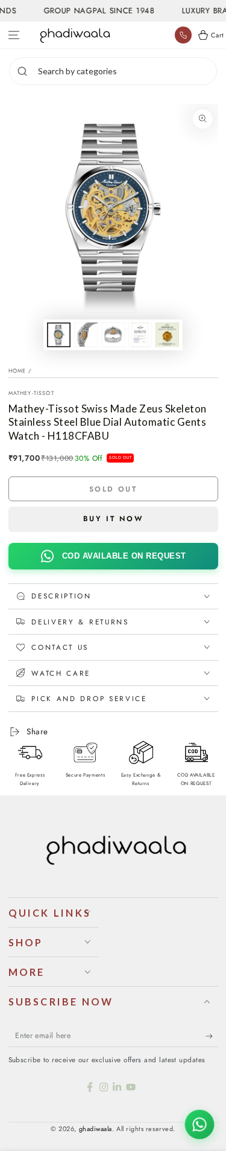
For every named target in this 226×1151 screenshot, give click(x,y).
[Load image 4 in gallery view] (140, 334)
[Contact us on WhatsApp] (199, 1124)
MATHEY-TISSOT (31, 393)
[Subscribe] (212, 1036)
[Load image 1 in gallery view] (59, 334)
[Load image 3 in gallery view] (113, 334)
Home (17, 370)
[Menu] (14, 35)
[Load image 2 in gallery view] (86, 334)
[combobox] (125, 71)
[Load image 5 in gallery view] (167, 334)
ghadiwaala (95, 1128)
